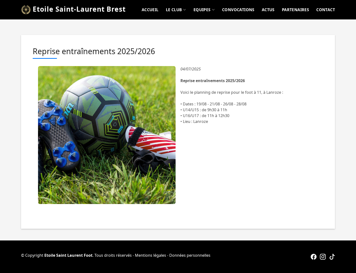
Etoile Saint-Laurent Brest (78, 9)
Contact (325, 9)
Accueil (150, 9)
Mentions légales (150, 255)
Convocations (238, 9)
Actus (268, 9)
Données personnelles (189, 255)
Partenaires (295, 9)
